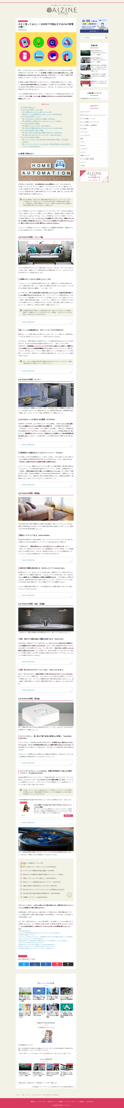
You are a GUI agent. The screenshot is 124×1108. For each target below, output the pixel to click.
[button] (106, 37)
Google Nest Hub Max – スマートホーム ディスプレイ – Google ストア (35, 948)
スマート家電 (31, 959)
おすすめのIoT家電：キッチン (32, 116)
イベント (83, 162)
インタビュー (84, 149)
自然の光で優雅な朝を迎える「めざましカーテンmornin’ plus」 (44, 128)
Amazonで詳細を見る (28, 322)
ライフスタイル (22, 956)
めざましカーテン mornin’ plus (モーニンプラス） (30, 942)
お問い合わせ (90, 1101)
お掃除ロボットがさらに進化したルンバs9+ (38, 112)
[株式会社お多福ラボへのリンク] (94, 31)
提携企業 (81, 1101)
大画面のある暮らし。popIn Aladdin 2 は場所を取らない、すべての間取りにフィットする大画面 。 (42, 940)
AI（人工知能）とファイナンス (89, 122)
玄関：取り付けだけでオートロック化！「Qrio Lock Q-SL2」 (43, 135)
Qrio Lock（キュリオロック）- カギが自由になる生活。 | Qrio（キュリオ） (36, 946)
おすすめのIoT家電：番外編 (31, 137)
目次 (43, 104)
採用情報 (60, 1101)
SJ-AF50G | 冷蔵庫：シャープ (25, 934)
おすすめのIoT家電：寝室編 (31, 123)
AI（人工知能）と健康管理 (88, 125)
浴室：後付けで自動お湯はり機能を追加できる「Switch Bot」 (44, 132)
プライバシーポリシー (71, 1101)
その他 (82, 165)
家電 (25, 959)
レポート (83, 152)
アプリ (82, 142)
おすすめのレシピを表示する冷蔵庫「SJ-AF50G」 (40, 119)
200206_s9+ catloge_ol (24, 930)
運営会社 (33, 1101)
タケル (53, 1027)
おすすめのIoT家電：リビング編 (32, 109)
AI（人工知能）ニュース (87, 118)
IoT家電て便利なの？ (29, 107)
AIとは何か (83, 128)
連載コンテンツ (85, 155)
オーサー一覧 (41, 1101)
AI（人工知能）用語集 (87, 159)
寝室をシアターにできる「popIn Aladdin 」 (38, 126)
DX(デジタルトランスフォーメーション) (92, 115)
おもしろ (83, 145)
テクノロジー (84, 132)
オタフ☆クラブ (85, 112)
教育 (81, 138)
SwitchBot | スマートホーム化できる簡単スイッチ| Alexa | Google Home (36, 944)
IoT (20, 959)
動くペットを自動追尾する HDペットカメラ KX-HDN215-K (43, 114)
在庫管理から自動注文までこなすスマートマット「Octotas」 (43, 121)
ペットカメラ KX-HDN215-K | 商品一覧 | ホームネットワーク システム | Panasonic (38, 932)
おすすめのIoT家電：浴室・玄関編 (33, 130)
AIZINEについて (51, 1101)
